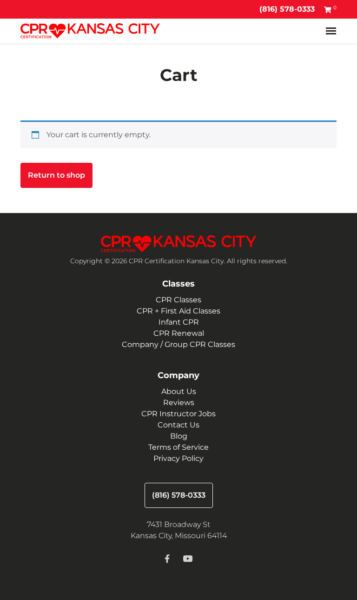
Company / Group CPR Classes (178, 344)
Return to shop (56, 175)
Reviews (178, 402)
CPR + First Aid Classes (178, 311)
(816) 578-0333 (287, 9)
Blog (178, 436)
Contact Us (178, 424)
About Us (178, 391)
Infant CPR (179, 322)
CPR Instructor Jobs (178, 413)
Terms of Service (178, 447)
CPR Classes (178, 299)
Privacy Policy (178, 458)
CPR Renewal (178, 333)
